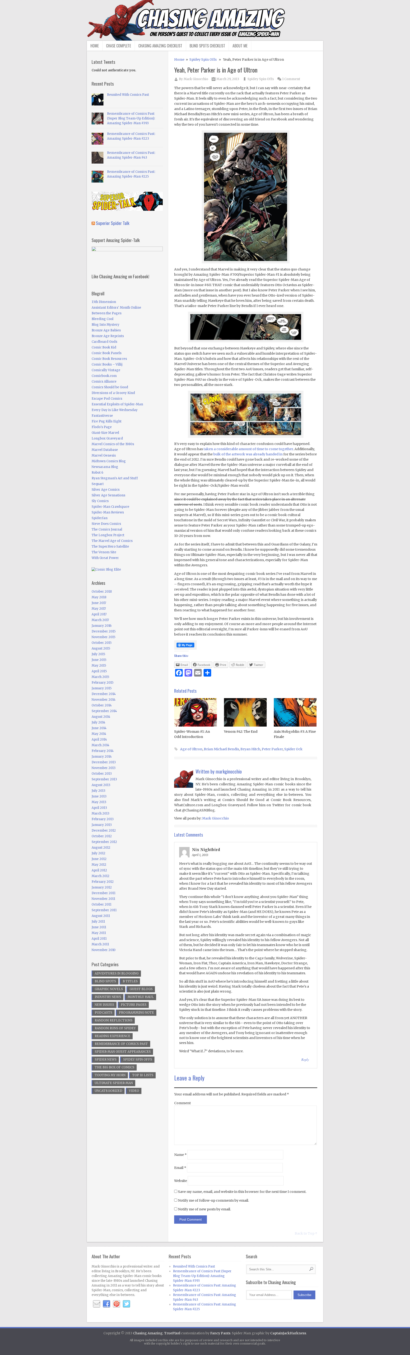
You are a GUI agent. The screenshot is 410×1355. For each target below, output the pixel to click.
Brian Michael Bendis (221, 749)
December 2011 (103, 893)
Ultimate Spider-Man (114, 1083)
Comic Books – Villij (107, 364)
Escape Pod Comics (107, 399)
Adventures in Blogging (117, 973)
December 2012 (104, 831)
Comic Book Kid (104, 347)
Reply (305, 1059)
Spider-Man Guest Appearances (123, 1052)
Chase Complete (118, 46)
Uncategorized (108, 1091)
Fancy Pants (220, 1333)
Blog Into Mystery (105, 325)
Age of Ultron (191, 749)
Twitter (126, 1304)
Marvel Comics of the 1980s (113, 444)
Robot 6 (97, 473)
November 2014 (104, 700)
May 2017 (99, 609)
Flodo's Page (102, 427)
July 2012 (98, 853)
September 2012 (104, 842)
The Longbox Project (108, 535)
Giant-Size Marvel (105, 433)
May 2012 (99, 865)
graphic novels (109, 989)
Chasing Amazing (148, 1333)
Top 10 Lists (142, 1075)
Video (134, 1091)
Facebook (106, 1304)
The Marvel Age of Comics (112, 541)
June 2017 (99, 603)
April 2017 (99, 614)
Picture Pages (133, 1005)
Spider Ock (293, 749)
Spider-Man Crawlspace (110, 507)
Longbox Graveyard (107, 438)
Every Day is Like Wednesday (115, 410)
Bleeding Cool (102, 319)
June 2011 (99, 927)
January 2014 (102, 757)
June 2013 (99, 796)
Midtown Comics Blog (109, 461)
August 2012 (101, 848)
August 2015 (101, 648)
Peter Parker (272, 749)
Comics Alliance (104, 382)
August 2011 (101, 916)
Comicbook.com (104, 376)
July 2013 (98, 791)
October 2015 (102, 643)
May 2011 (99, 933)
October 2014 (102, 705)
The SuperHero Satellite (110, 547)
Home (94, 46)
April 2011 (99, 939)
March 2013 (100, 813)
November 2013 (104, 768)
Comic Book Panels (106, 353)
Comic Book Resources (109, 359)
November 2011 (103, 899)
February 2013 (103, 819)
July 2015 (98, 654)
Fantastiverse (102, 416)
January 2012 (102, 887)
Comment (182, 1103)
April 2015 (99, 671)
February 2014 (103, 751)
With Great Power (105, 558)
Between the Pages (106, 313)
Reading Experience (112, 1036)
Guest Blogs (141, 989)
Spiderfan (99, 518)
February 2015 (102, 683)
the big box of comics (114, 1067)
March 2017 (100, 620)
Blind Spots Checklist (207, 46)
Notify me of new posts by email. (204, 1209)
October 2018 (102, 592)
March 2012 (100, 876)
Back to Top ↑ (306, 1233)
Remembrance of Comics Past (121, 1044)
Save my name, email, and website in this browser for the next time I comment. (242, 1192)
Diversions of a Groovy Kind (113, 393)
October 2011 (101, 904)
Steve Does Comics (106, 524)
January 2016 (102, 626)
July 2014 (98, 722)
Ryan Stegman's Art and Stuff (115, 478)
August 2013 (101, 785)
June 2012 (99, 859)
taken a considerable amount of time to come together (248, 449)
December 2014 (104, 694)
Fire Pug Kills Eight (106, 421)
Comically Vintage (106, 370)
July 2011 (98, 922)
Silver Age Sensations (108, 495)
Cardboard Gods (104, 342)
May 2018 (99, 597)
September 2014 (104, 711)
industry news (108, 997)
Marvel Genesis (104, 455)
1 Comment (291, 79)
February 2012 (103, 882)
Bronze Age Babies (106, 330)
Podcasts (103, 1013)
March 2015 (100, 677)
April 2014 (99, 739)
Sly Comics (100, 501)
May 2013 (99, 802)
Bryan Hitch (250, 749)
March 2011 (100, 944)
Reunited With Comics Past (128, 95)
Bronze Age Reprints (108, 336)
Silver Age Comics (106, 490)
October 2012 (102, 836)
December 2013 (104, 762)
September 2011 (104, 910)
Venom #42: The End (240, 731)
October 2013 (102, 774)
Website (180, 1181)
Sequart (98, 484)
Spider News (105, 1059)
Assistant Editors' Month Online (116, 308)
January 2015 (102, 688)
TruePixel (172, 1333)
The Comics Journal (107, 529)
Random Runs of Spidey (115, 1028)
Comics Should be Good (110, 387)
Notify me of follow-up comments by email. (213, 1200)
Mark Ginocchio (196, 79)
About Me (240, 46)
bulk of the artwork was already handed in (248, 454)
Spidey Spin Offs (203, 59)
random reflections (113, 1020)
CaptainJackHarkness (288, 1333)
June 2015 (99, 660)
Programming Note (136, 1013)
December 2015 (104, 631)
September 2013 (104, 779)
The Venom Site (104, 552)
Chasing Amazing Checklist (160, 46)
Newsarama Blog (105, 467)
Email (180, 1168)
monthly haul (141, 997)
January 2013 (102, 825)
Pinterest (116, 1304)
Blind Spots (105, 981)
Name (180, 1155)
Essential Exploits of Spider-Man (117, 404)
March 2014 (100, 745)
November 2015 (103, 637)
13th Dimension (104, 302)
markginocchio (229, 771)
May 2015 (99, 666)
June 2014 (99, 728)
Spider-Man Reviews (108, 512)
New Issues (104, 1005)
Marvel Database (105, 450)
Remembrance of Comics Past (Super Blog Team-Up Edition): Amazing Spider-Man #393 (131, 118)
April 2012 (99, 870)
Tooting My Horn (110, 1075)
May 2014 (99, 734)
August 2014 (101, 717)
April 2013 (99, 808)
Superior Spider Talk (112, 223)
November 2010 (104, 950)
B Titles (130, 981)
